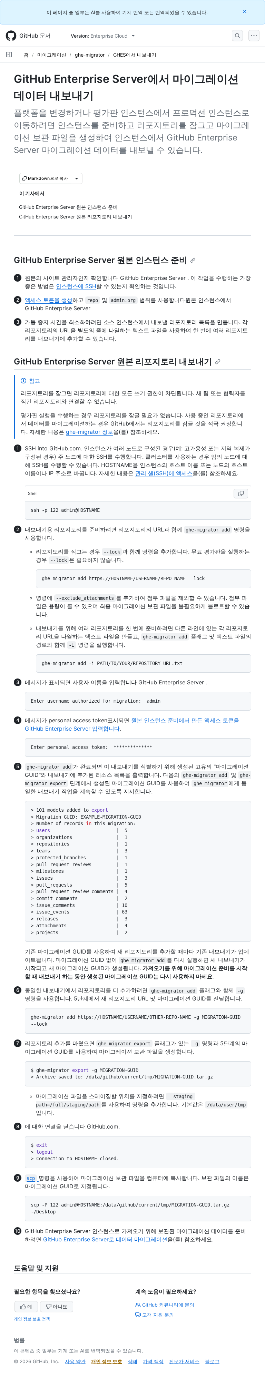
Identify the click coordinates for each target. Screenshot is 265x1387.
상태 (132, 1361)
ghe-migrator (90, 55)
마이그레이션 (51, 55)
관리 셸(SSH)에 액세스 (164, 473)
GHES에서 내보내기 (134, 55)
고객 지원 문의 (158, 1315)
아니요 (60, 1306)
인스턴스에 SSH (76, 286)
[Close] (245, 11)
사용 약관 (75, 1361)
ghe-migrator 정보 (89, 431)
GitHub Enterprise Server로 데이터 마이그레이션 (105, 1239)
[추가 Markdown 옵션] (76, 178)
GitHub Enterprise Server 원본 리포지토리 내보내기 (113, 361)
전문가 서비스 (184, 1361)
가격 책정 (153, 1361)
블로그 (212, 1361)
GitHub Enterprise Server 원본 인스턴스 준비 (100, 260)
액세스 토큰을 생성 (48, 299)
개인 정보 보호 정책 (32, 1318)
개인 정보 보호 (106, 1361)
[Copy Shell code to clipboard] (241, 493)
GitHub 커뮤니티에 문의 (168, 1305)
